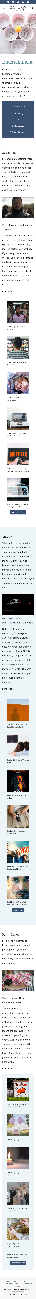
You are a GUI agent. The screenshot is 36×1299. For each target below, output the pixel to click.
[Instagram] (23, 2)
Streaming (18, 113)
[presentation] (18, 207)
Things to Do (22, 994)
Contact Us (18, 1286)
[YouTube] (28, 2)
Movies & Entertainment (11, 221)
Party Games (18, 126)
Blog (14, 1281)
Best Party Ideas (8, 994)
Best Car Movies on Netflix (17, 622)
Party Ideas (8, 1283)
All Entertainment (18, 132)
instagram (19, 1283)
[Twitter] (18, 2)
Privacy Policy (18, 1291)
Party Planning (24, 1281)
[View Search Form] (32, 8)
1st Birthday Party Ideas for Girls (18, 1140)
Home (8, 1281)
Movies (18, 120)
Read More (8, 291)
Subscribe (28, 1283)
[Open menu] (4, 8)
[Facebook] (8, 2)
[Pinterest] (13, 2)
